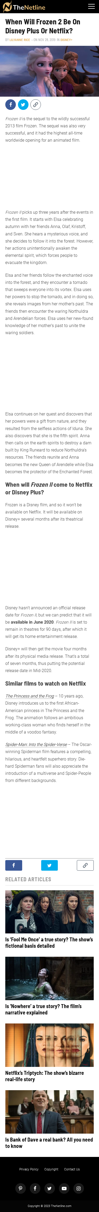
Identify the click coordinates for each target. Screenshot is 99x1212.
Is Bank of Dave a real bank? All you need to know (49, 1142)
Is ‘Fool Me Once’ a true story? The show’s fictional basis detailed (49, 942)
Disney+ (66, 40)
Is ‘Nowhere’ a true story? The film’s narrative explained (43, 1009)
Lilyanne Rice (20, 40)
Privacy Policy (29, 1169)
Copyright (51, 1169)
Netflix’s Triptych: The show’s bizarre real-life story (44, 1076)
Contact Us (72, 1169)
